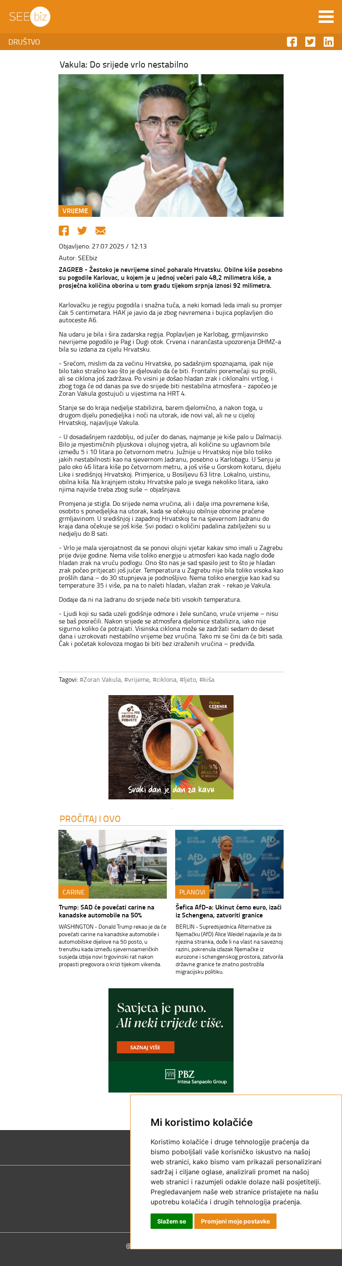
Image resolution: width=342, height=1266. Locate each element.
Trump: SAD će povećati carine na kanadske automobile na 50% (106, 910)
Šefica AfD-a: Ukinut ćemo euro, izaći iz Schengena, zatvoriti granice (229, 910)
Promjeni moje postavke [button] (235, 1221)
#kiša (206, 679)
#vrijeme (136, 679)
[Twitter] (82, 231)
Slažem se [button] (171, 1221)
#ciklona (164, 679)
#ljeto (188, 679)
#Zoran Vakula (100, 679)
